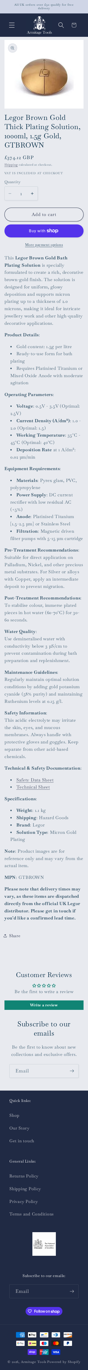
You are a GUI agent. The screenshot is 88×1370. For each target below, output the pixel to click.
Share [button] (14, 935)
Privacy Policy (23, 1201)
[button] (11, 25)
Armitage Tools (33, 1362)
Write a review (44, 1005)
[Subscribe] (71, 1071)
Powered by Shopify (63, 1362)
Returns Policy (23, 1176)
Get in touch (21, 1140)
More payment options (44, 244)
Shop (14, 1115)
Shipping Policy (25, 1188)
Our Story (19, 1128)
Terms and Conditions (31, 1214)
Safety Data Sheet (35, 780)
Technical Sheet (33, 787)
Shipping (11, 165)
